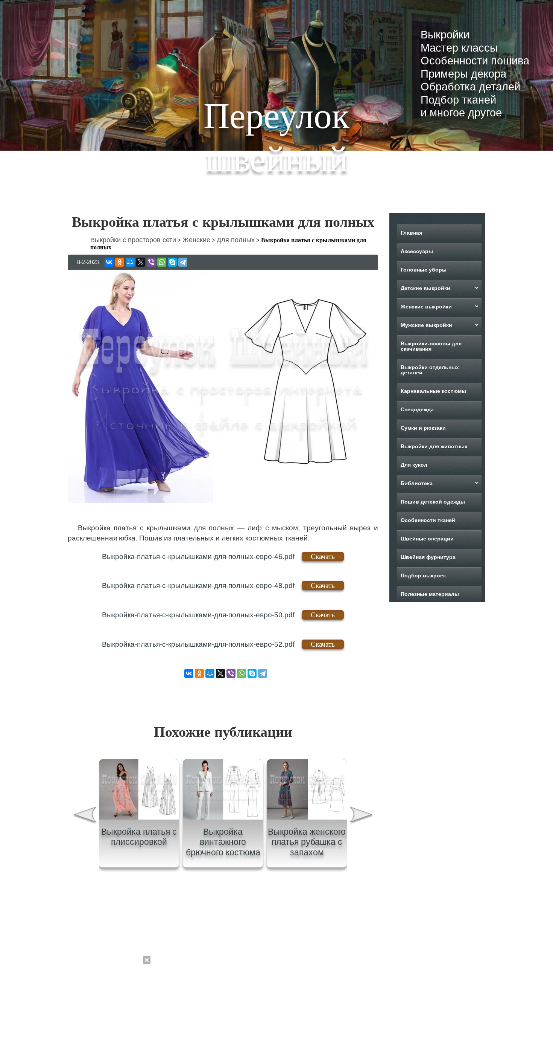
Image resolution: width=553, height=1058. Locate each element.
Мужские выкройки (426, 325)
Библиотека (417, 483)
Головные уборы (424, 270)
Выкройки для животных (434, 446)
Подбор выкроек (423, 576)
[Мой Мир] (130, 262)
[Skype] (172, 262)
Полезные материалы (430, 594)
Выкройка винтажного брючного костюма (223, 842)
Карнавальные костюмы (433, 391)
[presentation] (84, 816)
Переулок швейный (276, 137)
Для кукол (414, 465)
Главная (411, 233)
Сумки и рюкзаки (423, 428)
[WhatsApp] (161, 262)
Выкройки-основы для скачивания (431, 346)
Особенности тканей (428, 520)
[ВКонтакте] (109, 262)
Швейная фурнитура (428, 557)
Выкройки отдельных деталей (430, 370)
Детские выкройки (425, 288)
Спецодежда (417, 409)
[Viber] (151, 262)
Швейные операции (427, 539)
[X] (140, 262)
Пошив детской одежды (433, 502)
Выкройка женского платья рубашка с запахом (307, 842)
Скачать (323, 556)
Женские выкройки (426, 307)
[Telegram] (182, 262)
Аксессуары (417, 251)
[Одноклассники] (119, 262)
